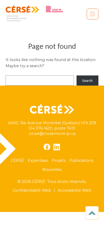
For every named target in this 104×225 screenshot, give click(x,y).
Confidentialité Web (32, 190)
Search (87, 80)
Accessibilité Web (74, 190)
